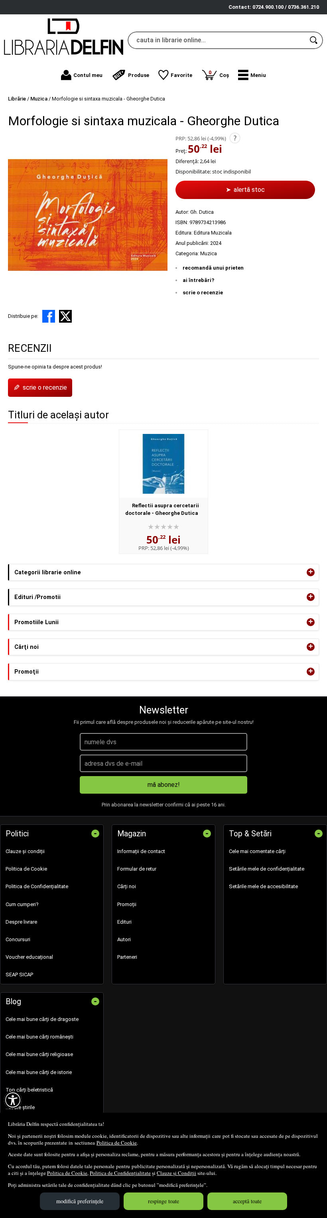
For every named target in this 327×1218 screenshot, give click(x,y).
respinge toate (163, 1201)
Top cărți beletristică (29, 1090)
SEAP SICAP (19, 975)
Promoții (126, 904)
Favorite (181, 75)
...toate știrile (20, 1107)
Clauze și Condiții (176, 1173)
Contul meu (87, 75)
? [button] (235, 138)
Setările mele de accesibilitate (263, 886)
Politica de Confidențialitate (120, 1173)
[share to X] (65, 316)
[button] (252, 75)
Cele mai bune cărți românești (39, 1037)
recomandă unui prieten (213, 268)
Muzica (208, 253)
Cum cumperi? (22, 904)
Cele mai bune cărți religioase (39, 1054)
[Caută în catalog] (314, 40)
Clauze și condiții (25, 851)
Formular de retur (136, 869)
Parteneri (127, 957)
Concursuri (18, 939)
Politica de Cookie (117, 1142)
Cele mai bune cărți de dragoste (42, 1019)
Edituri (124, 922)
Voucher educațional (29, 957)
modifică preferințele (79, 1201)
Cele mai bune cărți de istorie (39, 1072)
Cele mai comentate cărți (257, 851)
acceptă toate (247, 1201)
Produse (138, 75)
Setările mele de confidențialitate (266, 869)
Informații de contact (141, 851)
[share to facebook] (48, 316)
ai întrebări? (198, 280)
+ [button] (310, 572)
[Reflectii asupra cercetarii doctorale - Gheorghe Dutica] (163, 464)
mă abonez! (164, 784)
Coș (219, 73)
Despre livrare (21, 922)
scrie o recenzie (203, 293)
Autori (124, 939)
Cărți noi (126, 886)
